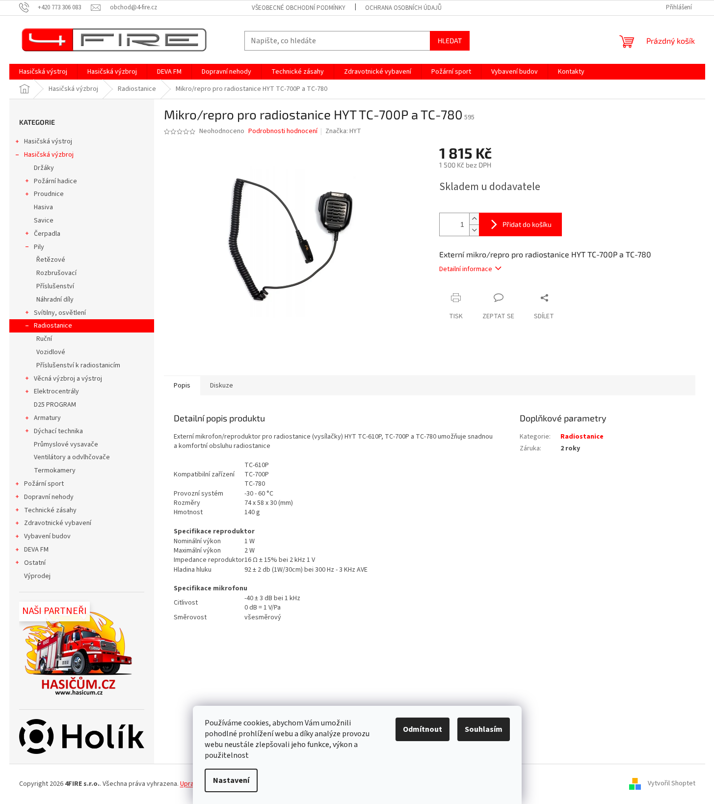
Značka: (343, 131)
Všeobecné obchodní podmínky (298, 7)
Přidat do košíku (527, 224)
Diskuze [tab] (221, 385)
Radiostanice (53, 326)
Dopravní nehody (49, 497)
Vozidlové (50, 352)
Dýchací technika (58, 431)
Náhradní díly (55, 300)
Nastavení (231, 780)
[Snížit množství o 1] (474, 230)
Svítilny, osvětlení (60, 313)
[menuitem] (43, 72)
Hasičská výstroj (48, 141)
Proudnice (49, 194)
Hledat (450, 40)
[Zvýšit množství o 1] (474, 218)
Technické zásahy (50, 510)
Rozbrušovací (56, 273)
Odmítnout (422, 729)
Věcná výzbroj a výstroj (68, 379)
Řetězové (50, 260)
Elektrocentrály (56, 391)
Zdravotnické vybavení (57, 523)
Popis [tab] (182, 385)
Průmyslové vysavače (66, 444)
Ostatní (35, 563)
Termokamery (55, 470)
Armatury (47, 418)
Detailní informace (465, 269)
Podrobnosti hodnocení (282, 131)
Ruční (44, 339)
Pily (39, 247)
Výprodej (37, 576)
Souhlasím (483, 729)
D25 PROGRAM (55, 405)
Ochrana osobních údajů (403, 7)
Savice (43, 220)
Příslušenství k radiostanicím (78, 365)
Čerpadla (47, 234)
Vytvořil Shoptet (671, 784)
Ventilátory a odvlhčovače (72, 457)
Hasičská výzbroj (49, 155)
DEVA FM (36, 549)
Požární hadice (55, 181)
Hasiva (43, 207)
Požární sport (44, 484)
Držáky (44, 168)
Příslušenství (55, 286)
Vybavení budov (47, 536)
